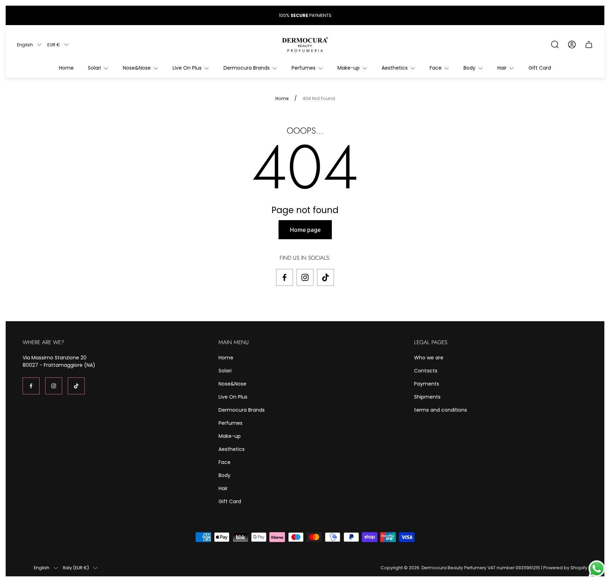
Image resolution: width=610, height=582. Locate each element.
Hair (223, 488)
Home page (305, 229)
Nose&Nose (232, 383)
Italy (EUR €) (76, 568)
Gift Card (230, 501)
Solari (225, 370)
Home (282, 98)
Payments (426, 383)
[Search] (555, 44)
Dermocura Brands (242, 409)
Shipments (427, 396)
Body (225, 475)
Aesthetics (232, 449)
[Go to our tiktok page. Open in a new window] (325, 277)
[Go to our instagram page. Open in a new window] (305, 277)
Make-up (230, 436)
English (25, 44)
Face (225, 462)
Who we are (428, 357)
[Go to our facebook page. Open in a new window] (284, 277)
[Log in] (572, 44)
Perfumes (231, 423)
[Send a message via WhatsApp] (596, 568)
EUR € (53, 44)
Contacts (425, 370)
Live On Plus (233, 396)
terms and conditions (440, 409)
